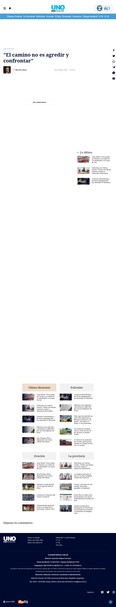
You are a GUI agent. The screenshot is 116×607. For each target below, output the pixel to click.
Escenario (77, 16)
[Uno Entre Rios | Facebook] (102, 592)
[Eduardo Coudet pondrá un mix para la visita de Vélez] (39, 487)
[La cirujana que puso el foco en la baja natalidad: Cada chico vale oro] (77, 476)
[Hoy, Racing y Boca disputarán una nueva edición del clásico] (39, 440)
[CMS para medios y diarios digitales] (9, 602)
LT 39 (101, 16)
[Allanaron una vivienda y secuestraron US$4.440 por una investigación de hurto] (39, 429)
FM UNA (59, 545)
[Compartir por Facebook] (113, 50)
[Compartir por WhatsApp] (113, 61)
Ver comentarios (39, 102)
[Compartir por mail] (113, 78)
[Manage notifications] (110, 602)
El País (58, 16)
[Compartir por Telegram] (113, 67)
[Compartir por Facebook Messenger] (113, 73)
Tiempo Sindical (90, 16)
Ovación (50, 16)
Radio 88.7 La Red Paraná (65, 538)
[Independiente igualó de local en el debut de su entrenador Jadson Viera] (39, 507)
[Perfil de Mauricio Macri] (7, 69)
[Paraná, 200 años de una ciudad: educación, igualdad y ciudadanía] (77, 487)
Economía (66, 16)
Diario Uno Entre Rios (35, 540)
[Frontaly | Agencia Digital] (21, 602)
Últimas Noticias (14, 16)
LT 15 (106, 16)
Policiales (40, 16)
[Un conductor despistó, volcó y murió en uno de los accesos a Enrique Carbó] (77, 431)
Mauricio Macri (21, 70)
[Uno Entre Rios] (58, 8)
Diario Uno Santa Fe (35, 543)
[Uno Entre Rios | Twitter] (108, 592)
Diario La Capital (34, 538)
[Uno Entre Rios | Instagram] (113, 592)
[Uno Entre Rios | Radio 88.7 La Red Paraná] (103, 8)
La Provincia (29, 16)
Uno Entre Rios (8, 49)
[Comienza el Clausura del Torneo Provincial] (39, 497)
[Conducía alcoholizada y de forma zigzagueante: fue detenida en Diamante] (94, 181)
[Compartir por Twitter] (113, 56)
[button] (4, 8)
